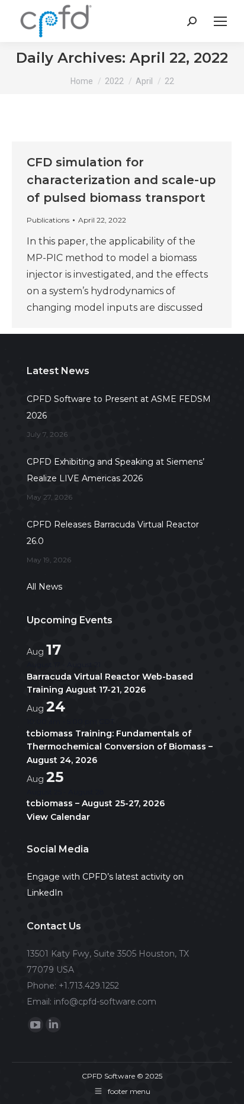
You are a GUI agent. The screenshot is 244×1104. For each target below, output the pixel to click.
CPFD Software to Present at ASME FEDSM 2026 (119, 407)
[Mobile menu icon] (220, 21)
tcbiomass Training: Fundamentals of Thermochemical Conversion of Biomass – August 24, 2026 (120, 746)
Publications (48, 219)
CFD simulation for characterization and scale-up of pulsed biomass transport (121, 180)
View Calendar (58, 817)
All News (44, 586)
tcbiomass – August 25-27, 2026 (96, 803)
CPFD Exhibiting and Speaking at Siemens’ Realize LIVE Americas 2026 (115, 470)
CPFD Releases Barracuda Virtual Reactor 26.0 (113, 532)
